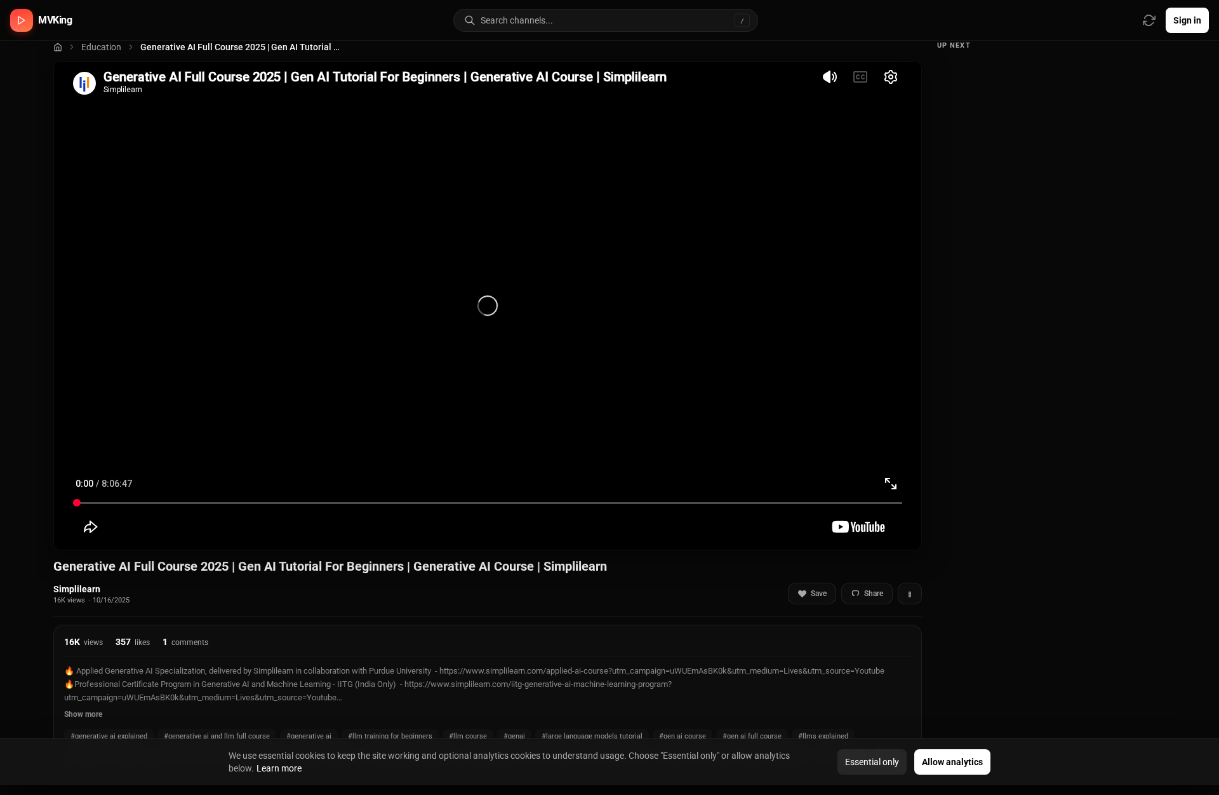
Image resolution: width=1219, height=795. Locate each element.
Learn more (279, 768)
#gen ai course (682, 736)
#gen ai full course (752, 736)
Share (873, 593)
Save (819, 593)
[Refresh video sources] (1149, 20)
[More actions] (910, 593)
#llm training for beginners (390, 736)
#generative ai (308, 736)
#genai (514, 736)
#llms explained (823, 736)
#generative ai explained (108, 736)
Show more (83, 714)
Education (101, 47)
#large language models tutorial (592, 736)
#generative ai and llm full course (217, 736)
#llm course (468, 736)
